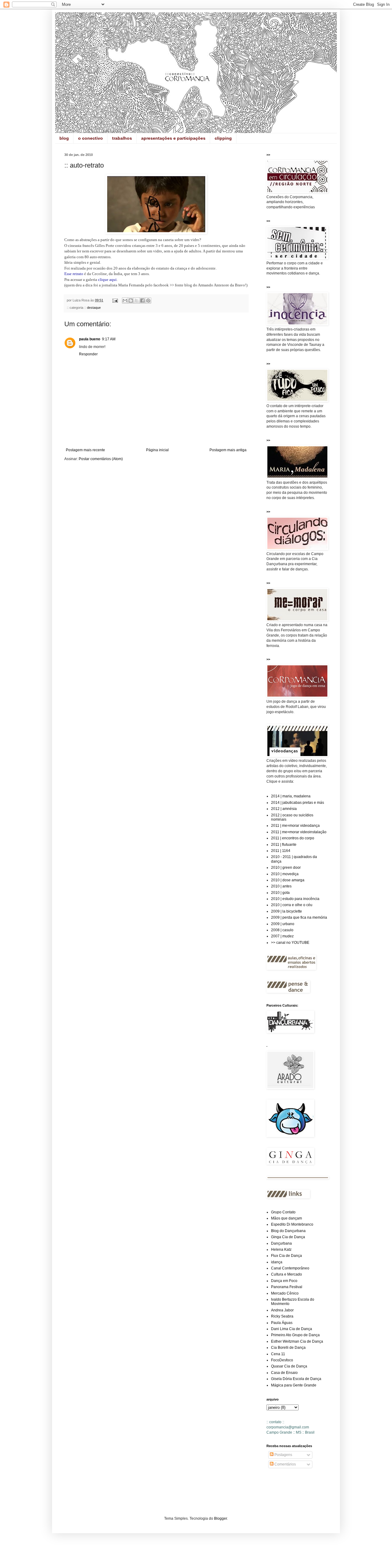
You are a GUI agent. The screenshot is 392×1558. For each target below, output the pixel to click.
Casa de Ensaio (284, 1373)
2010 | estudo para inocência (295, 899)
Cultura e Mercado (286, 1274)
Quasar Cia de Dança (289, 1366)
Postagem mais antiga (228, 450)
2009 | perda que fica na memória (299, 917)
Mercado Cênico (285, 1293)
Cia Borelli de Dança (288, 1347)
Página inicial (157, 450)
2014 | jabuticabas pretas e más (297, 802)
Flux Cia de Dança (286, 1256)
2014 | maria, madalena (291, 796)
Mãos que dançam (286, 1218)
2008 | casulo (282, 930)
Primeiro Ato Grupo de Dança (295, 1335)
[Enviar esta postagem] (115, 300)
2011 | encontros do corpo (292, 838)
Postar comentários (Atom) (101, 459)
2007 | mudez (282, 936)
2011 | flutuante (283, 844)
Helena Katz (281, 1249)
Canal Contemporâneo (290, 1268)
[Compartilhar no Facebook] (142, 300)
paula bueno (89, 339)
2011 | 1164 (280, 851)
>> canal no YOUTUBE (290, 942)
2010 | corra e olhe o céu (291, 905)
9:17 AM (108, 339)
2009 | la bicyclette (286, 911)
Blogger (220, 1518)
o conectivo (90, 138)
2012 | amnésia (284, 809)
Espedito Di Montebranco (292, 1224)
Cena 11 (278, 1354)
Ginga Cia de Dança (288, 1237)
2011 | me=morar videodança (295, 825)
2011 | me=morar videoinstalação (298, 832)
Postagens (282, 1455)
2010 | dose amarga (287, 880)
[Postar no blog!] (131, 300)
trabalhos (122, 138)
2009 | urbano (282, 924)
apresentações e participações (173, 138)
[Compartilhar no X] (137, 300)
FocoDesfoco (282, 1360)
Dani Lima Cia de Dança (291, 1329)
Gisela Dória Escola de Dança (296, 1379)
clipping (223, 138)
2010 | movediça (285, 874)
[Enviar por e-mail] (125, 300)
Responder (88, 354)
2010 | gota (280, 893)
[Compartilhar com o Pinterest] (148, 300)
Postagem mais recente (85, 450)
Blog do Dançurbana (288, 1231)
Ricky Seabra (282, 1316)
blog (64, 138)
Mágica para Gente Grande (293, 1385)
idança (276, 1262)
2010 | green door (286, 867)
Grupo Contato (283, 1212)
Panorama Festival (286, 1287)
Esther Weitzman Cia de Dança (297, 1341)
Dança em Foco (284, 1281)
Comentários (284, 1464)
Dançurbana (281, 1243)
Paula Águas (281, 1323)
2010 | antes (281, 886)
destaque (94, 307)
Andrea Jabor (282, 1310)
